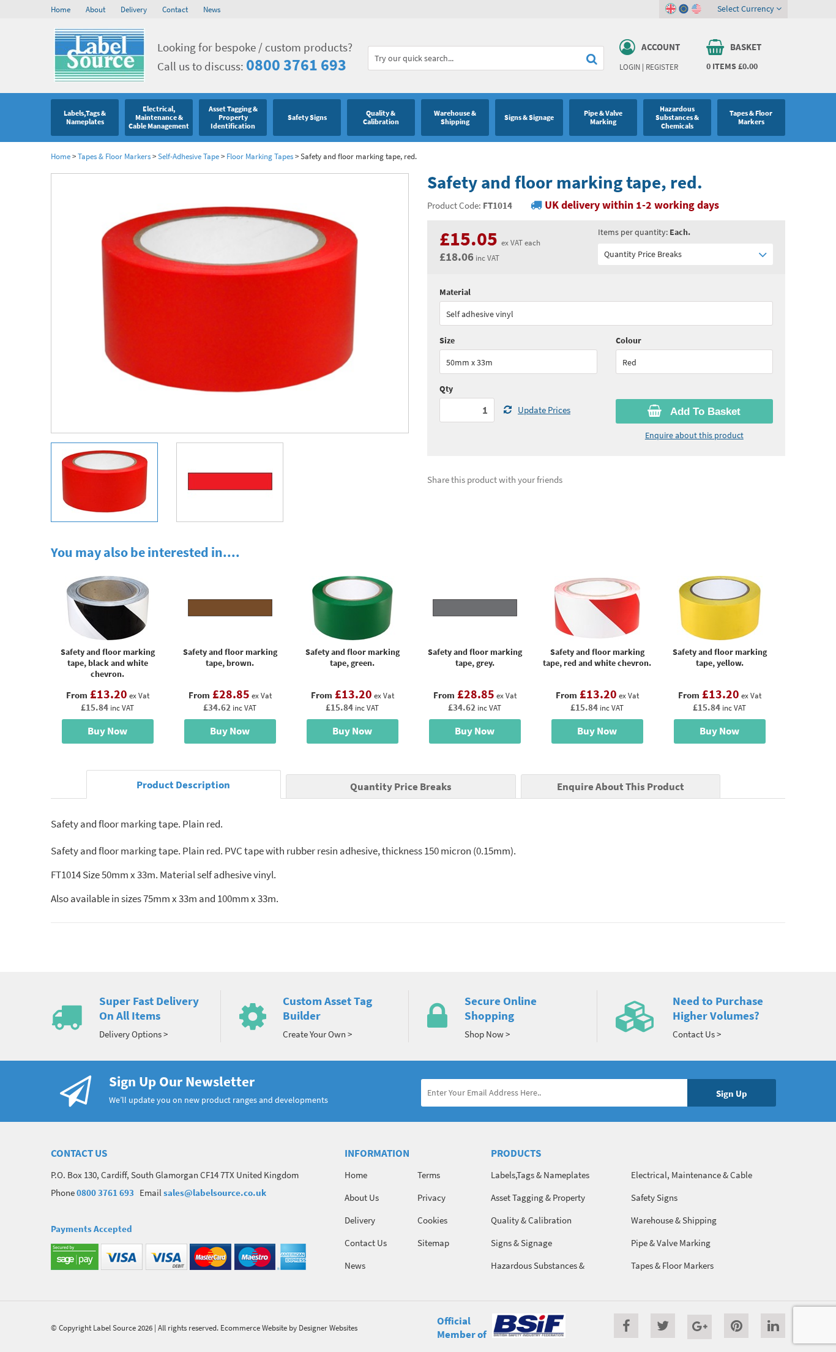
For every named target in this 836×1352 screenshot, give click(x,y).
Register (662, 67)
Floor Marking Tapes (259, 156)
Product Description (183, 785)
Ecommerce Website (253, 1327)
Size (447, 340)
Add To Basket (704, 411)
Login (629, 67)
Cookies (432, 1220)
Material (455, 291)
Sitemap (433, 1243)
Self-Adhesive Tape (188, 156)
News (211, 9)
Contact (175, 9)
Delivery (134, 9)
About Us (362, 1197)
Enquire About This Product (620, 786)
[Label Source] (99, 79)
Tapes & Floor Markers (114, 156)
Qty (446, 388)
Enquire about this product (694, 435)
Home (60, 9)
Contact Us (366, 1243)
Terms (428, 1175)
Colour (628, 340)
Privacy (431, 1197)
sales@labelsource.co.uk (214, 1192)
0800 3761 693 (296, 64)
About (95, 9)
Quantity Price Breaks (643, 254)
